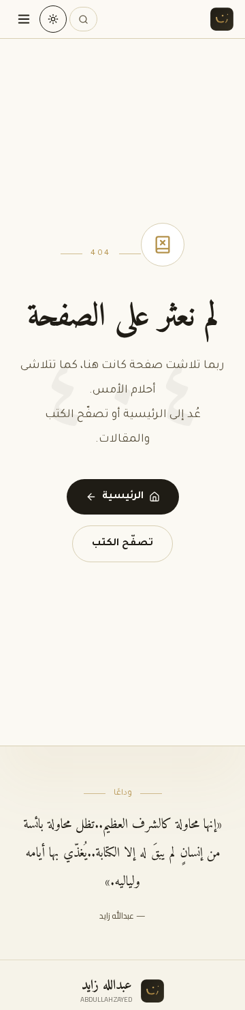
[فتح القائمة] (24, 19)
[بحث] (83, 19)
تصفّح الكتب (122, 543)
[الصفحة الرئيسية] (222, 19)
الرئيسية (123, 496)
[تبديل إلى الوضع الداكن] (53, 19)
